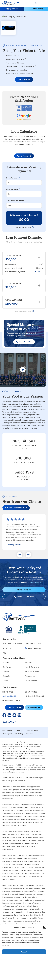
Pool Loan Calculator (12, 643)
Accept (24, 952)
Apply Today (22, 156)
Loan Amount (13, 178)
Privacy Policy (32, 731)
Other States (31, 680)
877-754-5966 (25, 342)
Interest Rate (13, 189)
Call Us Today (37, 8)
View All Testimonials (14, 508)
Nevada (28, 662)
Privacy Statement (33, 643)
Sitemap (19, 731)
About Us (6, 648)
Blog (4, 652)
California (6, 667)
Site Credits (7, 731)
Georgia (6, 676)
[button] (45, 927)
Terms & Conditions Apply (22, 227)
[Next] (28, 555)
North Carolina (32, 667)
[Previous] (19, 555)
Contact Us (13, 707)
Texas (5, 680)
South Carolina (32, 671)
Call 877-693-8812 (25, 597)
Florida (5, 671)
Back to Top (8, 722)
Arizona (5, 662)
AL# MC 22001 (9, 696)
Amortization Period (16, 201)
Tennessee (30, 676)
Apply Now (10, 8)
